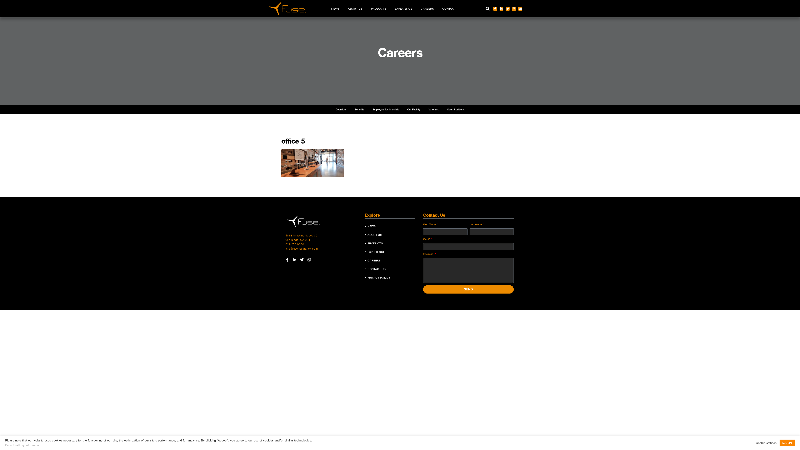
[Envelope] (520, 9)
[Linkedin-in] (501, 9)
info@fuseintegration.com (301, 248)
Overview (341, 109)
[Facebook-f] (495, 9)
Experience (403, 8)
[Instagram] (514, 9)
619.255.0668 (294, 244)
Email (426, 239)
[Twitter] (508, 9)
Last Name (476, 224)
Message (428, 254)
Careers (427, 8)
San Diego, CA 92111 (299, 240)
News (335, 8)
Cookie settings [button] (766, 443)
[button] (487, 8)
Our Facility (413, 109)
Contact (449, 8)
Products (378, 8)
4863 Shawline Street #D (301, 235)
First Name (429, 224)
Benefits (359, 109)
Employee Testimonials (385, 109)
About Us (355, 8)
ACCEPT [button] (787, 443)
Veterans (434, 109)
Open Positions (456, 109)
